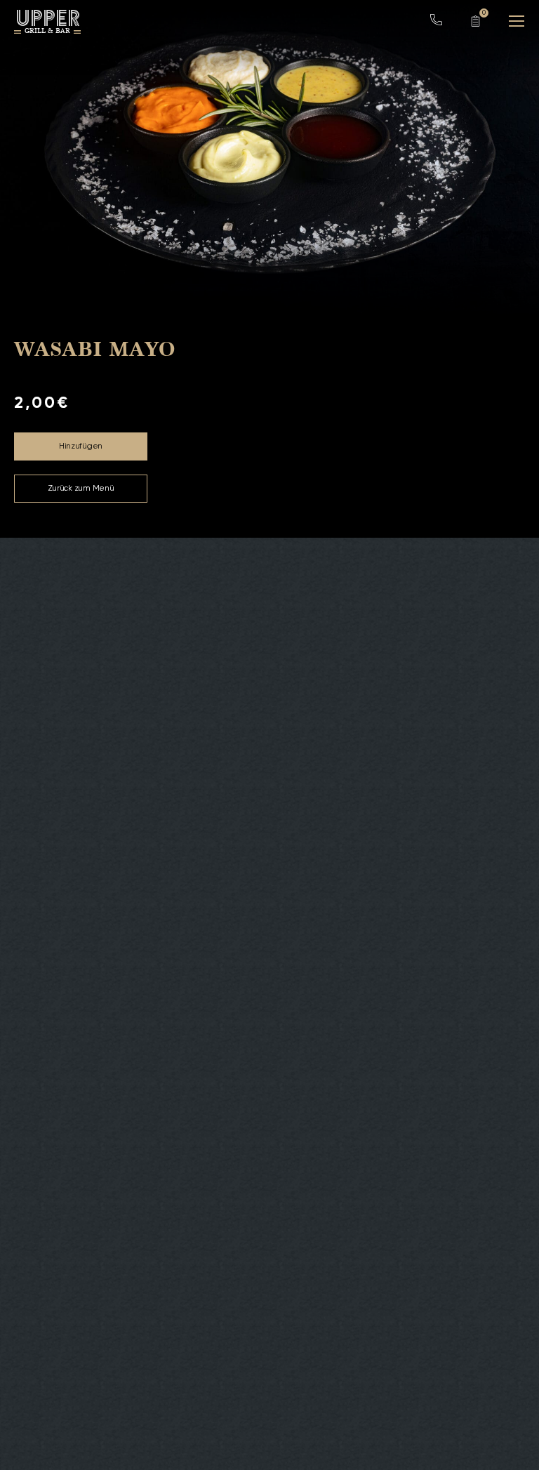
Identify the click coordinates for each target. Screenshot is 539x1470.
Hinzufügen (80, 446)
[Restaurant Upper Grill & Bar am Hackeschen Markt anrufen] (436, 23)
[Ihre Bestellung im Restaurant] (475, 21)
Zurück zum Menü (81, 488)
